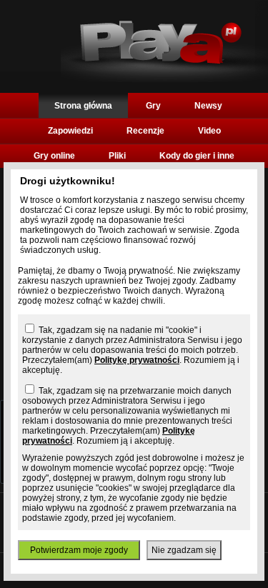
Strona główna (83, 106)
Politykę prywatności (136, 360)
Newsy (208, 106)
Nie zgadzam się (184, 550)
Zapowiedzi (70, 131)
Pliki (117, 156)
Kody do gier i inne (196, 156)
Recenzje (145, 131)
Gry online (54, 156)
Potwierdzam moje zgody (79, 550)
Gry (153, 106)
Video (209, 131)
